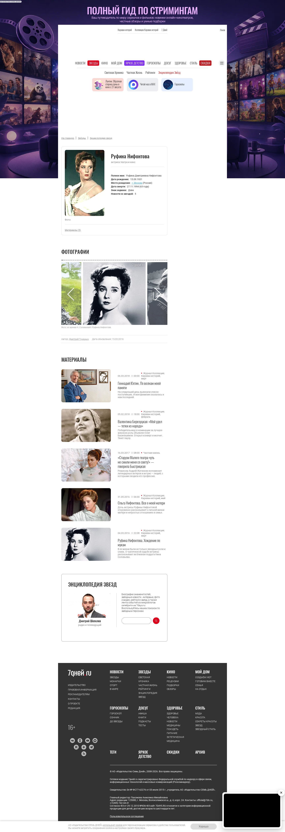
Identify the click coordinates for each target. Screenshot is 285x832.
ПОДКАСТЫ (144, 721)
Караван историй (125, 30)
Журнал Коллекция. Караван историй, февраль (153, 414)
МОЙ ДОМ (202, 672)
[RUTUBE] (76, 747)
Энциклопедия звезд (101, 138)
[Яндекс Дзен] (83, 747)
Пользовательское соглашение (127, 816)
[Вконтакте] (72, 740)
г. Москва (137, 183)
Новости (80, 63)
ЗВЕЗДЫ (114, 677)
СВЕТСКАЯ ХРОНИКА (144, 679)
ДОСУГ (143, 708)
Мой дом (116, 63)
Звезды (93, 63)
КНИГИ (142, 717)
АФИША (142, 713)
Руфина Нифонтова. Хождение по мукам (139, 542)
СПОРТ (113, 685)
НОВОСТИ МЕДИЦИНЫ (173, 723)
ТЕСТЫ (142, 725)
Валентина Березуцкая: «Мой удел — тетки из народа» (140, 423)
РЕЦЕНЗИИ (173, 681)
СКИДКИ (173, 752)
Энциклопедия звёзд (169, 72)
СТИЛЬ (200, 708)
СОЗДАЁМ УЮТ (203, 677)
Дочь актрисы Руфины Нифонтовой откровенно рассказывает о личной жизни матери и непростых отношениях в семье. (141, 510)
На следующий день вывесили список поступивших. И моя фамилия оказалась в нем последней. (141, 395)
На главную (67, 138)
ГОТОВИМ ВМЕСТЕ (205, 681)
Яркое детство (134, 63)
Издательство (76, 685)
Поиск (222, 30)
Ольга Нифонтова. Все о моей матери (141, 503)
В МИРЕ (114, 689)
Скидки (205, 63)
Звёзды (82, 138)
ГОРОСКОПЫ (119, 708)
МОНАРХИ (115, 681)
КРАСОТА (200, 717)
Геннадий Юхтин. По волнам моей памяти (139, 385)
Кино (104, 63)
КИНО (171, 672)
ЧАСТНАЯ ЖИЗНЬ (147, 685)
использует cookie (112, 825)
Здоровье (180, 63)
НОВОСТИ (117, 672)
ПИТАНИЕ (172, 733)
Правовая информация (82, 689)
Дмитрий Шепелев (90, 621)
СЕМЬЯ (199, 685)
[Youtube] (87, 740)
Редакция (74, 708)
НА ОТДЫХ (201, 689)
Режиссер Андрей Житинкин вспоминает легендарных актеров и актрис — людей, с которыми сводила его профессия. (140, 473)
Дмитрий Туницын (79, 339)
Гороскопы (153, 63)
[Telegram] (91, 747)
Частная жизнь (134, 72)
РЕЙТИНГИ (144, 689)
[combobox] (136, 620)
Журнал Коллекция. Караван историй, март (153, 376)
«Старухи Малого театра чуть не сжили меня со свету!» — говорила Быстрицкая (136, 461)
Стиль (193, 63)
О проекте (74, 703)
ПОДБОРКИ (173, 685)
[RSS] (83, 753)
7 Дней (164, 30)
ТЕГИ (113, 752)
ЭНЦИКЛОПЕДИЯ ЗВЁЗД (147, 695)
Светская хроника (114, 72)
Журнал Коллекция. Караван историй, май (153, 497)
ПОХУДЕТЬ (172, 729)
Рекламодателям (79, 694)
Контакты (74, 699)
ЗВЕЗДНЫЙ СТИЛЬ (205, 729)
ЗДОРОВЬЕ (174, 708)
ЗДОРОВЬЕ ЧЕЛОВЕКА (172, 715)
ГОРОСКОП (116, 713)
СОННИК (114, 717)
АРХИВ (200, 752)
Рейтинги (150, 72)
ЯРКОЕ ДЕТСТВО (144, 754)
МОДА (198, 713)
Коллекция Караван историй (146, 30)
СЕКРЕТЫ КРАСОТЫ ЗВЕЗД (206, 723)
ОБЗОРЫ (171, 689)
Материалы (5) (73, 230)
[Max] (95, 740)
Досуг (167, 63)
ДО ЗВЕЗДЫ (116, 721)
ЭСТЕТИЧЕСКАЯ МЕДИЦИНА (175, 739)
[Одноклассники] (79, 740)
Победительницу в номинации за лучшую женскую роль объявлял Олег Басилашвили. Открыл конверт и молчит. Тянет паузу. (140, 434)
